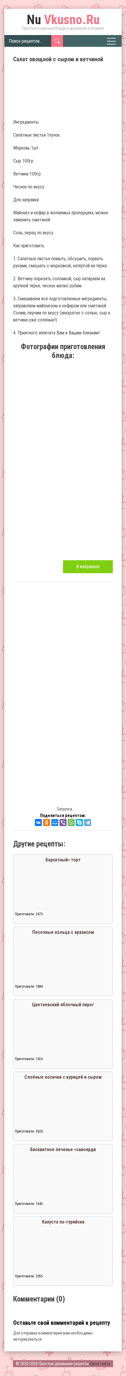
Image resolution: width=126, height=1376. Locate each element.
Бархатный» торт (63, 860)
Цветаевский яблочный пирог (63, 1004)
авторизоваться (27, 1339)
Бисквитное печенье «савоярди (63, 1149)
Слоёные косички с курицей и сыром (63, 1077)
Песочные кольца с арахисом (63, 932)
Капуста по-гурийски (63, 1222)
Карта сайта (100, 1363)
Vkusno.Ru (63, 19)
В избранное (88, 566)
